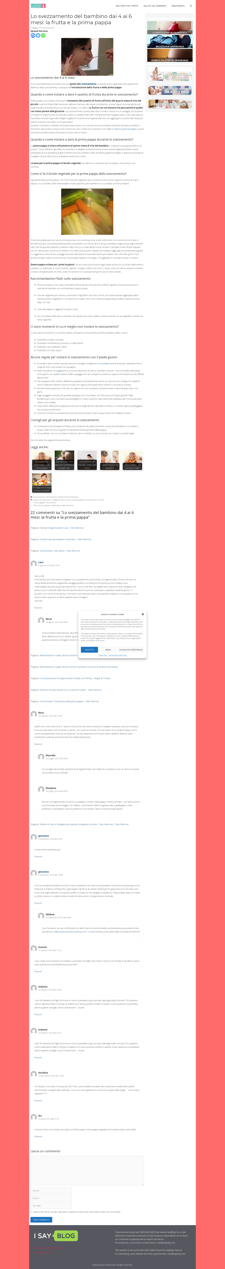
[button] (143, 614)
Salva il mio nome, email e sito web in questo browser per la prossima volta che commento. (77, 1211)
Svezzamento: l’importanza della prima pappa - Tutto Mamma (69, 701)
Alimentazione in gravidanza (170, 33)
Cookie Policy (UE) (43, 1252)
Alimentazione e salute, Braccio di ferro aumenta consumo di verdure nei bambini (79, 666)
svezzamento (89, 83)
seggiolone (61, 370)
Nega (108, 649)
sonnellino (105, 363)
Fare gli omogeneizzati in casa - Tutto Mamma (62, 527)
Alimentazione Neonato (68, 497)
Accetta (89, 649)
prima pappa (77, 500)
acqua (102, 413)
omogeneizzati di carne (61, 500)
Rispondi (38, 607)
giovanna (43, 835)
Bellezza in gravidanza (170, 47)
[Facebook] (33, 35)
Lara (40, 562)
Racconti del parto (127, 5)
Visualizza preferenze (131, 649)
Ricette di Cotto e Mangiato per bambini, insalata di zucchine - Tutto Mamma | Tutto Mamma (84, 824)
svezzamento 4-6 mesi (94, 500)
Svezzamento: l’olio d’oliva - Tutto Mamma (60, 550)
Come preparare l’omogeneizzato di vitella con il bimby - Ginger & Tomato (75, 678)
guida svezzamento (41, 500)
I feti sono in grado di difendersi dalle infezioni (53, 505)
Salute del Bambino (154, 5)
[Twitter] (38, 35)
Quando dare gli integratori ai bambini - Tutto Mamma (65, 539)
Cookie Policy (102, 655)
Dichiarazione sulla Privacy (117, 655)
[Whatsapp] (43, 35)
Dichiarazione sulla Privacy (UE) (49, 1247)
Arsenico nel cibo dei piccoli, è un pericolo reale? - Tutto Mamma (70, 689)
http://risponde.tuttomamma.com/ (71, 931)
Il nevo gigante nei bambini (44, 502)
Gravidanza (178, 5)
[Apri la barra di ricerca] (191, 6)
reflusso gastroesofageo (126, 128)
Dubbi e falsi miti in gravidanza (169, 60)
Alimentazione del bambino (45, 497)
